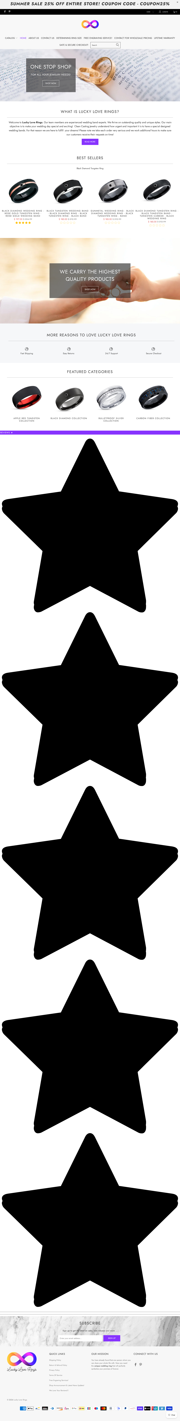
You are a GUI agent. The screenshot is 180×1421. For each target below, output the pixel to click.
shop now (90, 75)
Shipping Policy (55, 1360)
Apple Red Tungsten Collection (26, 402)
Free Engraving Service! (98, 38)
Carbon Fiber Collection (153, 401)
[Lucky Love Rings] (90, 24)
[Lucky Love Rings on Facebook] (5, 12)
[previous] (5, 201)
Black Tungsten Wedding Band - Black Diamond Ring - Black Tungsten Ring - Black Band (67, 190)
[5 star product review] (23, 224)
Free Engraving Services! (58, 1380)
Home (23, 38)
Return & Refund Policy (58, 1365)
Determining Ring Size (69, 38)
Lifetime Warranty (164, 38)
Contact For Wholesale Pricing (133, 38)
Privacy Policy (54, 1370)
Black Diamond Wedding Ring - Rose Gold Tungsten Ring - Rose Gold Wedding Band (23, 190)
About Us (34, 38)
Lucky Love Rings (20, 1399)
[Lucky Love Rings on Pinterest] (9, 12)
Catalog (10, 38)
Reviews (6, 432)
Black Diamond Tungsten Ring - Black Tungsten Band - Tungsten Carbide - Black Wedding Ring (157, 190)
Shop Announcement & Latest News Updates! (66, 1385)
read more (90, 141)
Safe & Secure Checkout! (73, 45)
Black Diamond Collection (69, 401)
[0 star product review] (67, 224)
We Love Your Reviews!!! (58, 1390)
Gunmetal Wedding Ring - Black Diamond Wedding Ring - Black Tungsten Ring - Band (112, 190)
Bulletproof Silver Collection (111, 402)
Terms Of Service (55, 1375)
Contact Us (47, 38)
